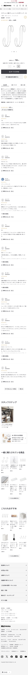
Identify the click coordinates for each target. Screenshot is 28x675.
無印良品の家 (3, 593)
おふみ (6, 178)
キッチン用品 (14, 577)
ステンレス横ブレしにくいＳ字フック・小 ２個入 (4, 467)
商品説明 (5, 85)
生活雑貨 (8, 567)
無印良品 (3, 567)
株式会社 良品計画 (14, 605)
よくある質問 (9, 590)
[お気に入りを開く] (20, 5)
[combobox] (6, 672)
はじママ (7, 199)
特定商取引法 (23, 610)
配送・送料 (23, 85)
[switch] (25, 17)
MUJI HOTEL (17, 595)
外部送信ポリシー (15, 610)
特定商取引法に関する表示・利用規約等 (9, 607)
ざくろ (6, 341)
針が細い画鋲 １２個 (22, 466)
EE (5, 247)
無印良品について (4, 605)
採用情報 (11, 603)
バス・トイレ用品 (7, 9)
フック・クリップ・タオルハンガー (20, 9)
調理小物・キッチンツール (6, 578)
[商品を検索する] (14, 5)
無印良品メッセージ (19, 603)
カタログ (9, 598)
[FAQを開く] (23, 5)
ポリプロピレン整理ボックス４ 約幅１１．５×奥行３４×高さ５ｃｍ (14, 488)
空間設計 (3, 590)
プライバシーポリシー (5, 610)
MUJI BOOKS (10, 595)
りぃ (6, 225)
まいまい (7, 273)
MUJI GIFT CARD (22, 598)
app (6, 115)
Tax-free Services (12, 600)
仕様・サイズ (14, 85)
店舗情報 (3, 588)
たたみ (6, 156)
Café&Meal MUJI (11, 593)
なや (6, 319)
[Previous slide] (11, 51)
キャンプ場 (18, 593)
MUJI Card (15, 598)
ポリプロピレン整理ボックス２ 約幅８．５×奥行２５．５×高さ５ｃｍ (23, 488)
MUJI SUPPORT (23, 588)
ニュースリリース (4, 603)
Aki (5, 367)
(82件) (14, 20)
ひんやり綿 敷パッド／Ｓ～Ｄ (4, 485)
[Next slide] (16, 51)
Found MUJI (3, 595)
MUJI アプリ (3, 598)
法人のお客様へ (4, 600)
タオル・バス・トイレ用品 (6, 569)
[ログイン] (17, 5)
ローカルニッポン (14, 588)
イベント (8, 588)
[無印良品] (5, 585)
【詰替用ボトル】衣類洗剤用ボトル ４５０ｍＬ (14, 466)
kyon (6, 298)
